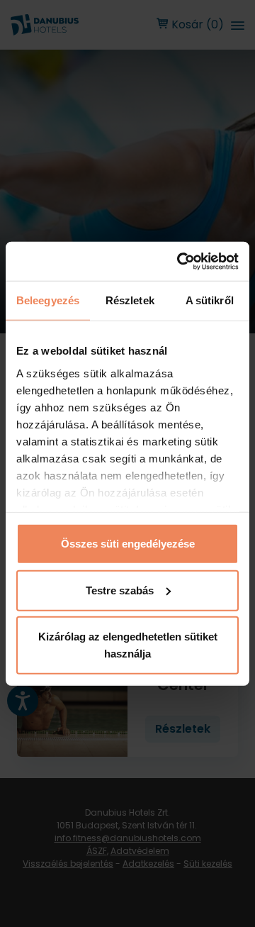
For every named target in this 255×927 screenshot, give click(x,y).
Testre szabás (120, 590)
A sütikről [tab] (210, 300)
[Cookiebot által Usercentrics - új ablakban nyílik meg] (180, 261)
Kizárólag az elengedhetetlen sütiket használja (127, 645)
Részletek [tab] (130, 300)
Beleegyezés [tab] (47, 300)
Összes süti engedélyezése (128, 544)
